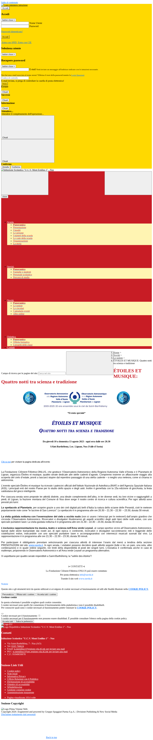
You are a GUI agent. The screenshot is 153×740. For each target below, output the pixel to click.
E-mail (32, 69)
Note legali (12, 673)
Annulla (5, 167)
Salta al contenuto (9, 2)
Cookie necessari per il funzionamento (19, 616)
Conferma (16, 167)
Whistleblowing (14, 687)
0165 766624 (17, 646)
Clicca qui (6, 462)
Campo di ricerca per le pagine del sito (19, 373)
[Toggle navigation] (24, 183)
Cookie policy (13, 671)
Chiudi (5, 92)
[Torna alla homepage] (76, 170)
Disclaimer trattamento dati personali (18, 714)
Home (116, 352)
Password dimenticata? (12, 31)
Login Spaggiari (77, 75)
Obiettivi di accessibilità (18, 684)
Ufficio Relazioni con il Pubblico (22, 679)
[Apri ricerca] (128, 183)
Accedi (5, 8)
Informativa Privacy (16, 676)
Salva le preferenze (24, 621)
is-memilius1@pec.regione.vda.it (40, 651)
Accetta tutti (46, 594)
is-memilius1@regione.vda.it (39, 649)
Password (34, 26)
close (4, 196)
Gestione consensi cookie (19, 690)
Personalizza (8, 594)
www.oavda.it (36, 545)
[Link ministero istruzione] (14, 5)
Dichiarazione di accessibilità (21, 681)
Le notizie (118, 358)
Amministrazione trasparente (20, 692)
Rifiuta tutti (25, 594)
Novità (116, 355)
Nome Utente (35, 23)
